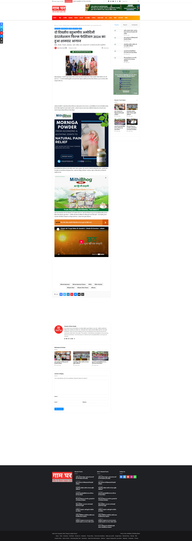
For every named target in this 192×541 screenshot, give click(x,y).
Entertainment (65, 284)
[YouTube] (72, 339)
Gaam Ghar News (83, 287)
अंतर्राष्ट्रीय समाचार (66, 25)
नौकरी (115, 17)
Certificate (71, 535)
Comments (134, 25)
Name (56, 396)
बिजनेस (76, 17)
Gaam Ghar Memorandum (94, 538)
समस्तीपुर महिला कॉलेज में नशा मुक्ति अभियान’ (81, 362)
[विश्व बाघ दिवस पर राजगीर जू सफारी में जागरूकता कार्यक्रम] (118, 60)
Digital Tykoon (74, 533)
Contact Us (77, 535)
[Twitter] (69, 339)
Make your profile (110, 535)
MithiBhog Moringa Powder (126, 68)
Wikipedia (125, 538)
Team (61, 535)
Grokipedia (130, 538)
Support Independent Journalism (114, 538)
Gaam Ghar (71, 287)
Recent (125, 25)
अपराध (110, 17)
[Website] (65, 339)
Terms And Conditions (99, 535)
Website (84, 402)
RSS (136, 535)
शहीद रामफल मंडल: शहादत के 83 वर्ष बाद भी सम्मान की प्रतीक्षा (130, 32)
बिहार (60, 17)
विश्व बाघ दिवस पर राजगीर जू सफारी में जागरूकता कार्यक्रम (83, 1)
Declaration (84, 538)
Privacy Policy (90, 535)
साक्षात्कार (70, 17)
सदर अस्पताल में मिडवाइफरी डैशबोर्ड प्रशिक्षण (61, 362)
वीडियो (126, 17)
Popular (117, 25)
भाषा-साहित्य (87, 17)
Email (56, 402)
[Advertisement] (81, 94)
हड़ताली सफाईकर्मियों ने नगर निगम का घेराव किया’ (99, 362)
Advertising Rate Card (75, 538)
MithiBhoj (129, 533)
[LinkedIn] (70, 339)
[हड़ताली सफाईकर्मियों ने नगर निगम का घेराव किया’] (100, 355)
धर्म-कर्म (81, 17)
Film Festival (57, 28)
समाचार (54, 17)
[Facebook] (67, 339)
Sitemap (132, 535)
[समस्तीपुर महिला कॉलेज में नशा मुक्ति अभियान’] (81, 355)
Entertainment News (79, 284)
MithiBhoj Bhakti (136, 533)
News (93, 287)
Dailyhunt (103, 538)
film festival (98, 284)
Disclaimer (83, 535)
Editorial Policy (126, 535)
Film (90, 284)
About (57, 535)
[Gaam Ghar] (59, 9)
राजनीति (65, 17)
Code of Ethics (65, 538)
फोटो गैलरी (120, 17)
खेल (106, 17)
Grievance (65, 535)
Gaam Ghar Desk (60, 48)
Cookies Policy (58, 538)
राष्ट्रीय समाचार (75, 28)
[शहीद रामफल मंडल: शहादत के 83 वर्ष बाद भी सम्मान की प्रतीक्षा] (118, 32)
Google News (118, 535)
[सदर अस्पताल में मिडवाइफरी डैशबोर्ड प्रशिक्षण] (62, 355)
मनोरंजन (93, 17)
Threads (136, 538)
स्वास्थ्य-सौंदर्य (100, 17)
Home (56, 25)
